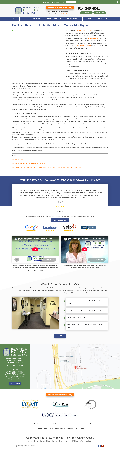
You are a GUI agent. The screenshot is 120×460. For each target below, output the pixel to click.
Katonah (54, 441)
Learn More (60, 336)
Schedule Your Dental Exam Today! (59, 8)
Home (14, 18)
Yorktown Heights (33, 441)
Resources (89, 18)
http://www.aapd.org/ (18, 159)
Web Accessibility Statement (64, 428)
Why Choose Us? (73, 18)
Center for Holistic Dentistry (82, 45)
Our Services (37, 18)
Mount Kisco (63, 441)
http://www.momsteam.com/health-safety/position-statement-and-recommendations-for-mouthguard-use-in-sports (46, 167)
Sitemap (39, 428)
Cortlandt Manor (45, 441)
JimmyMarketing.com (27, 446)
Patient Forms (100, 12)
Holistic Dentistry (54, 18)
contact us (38, 144)
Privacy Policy (48, 428)
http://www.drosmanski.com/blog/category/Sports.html (28, 163)
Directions (86, 12)
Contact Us (103, 18)
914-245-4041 (89, 8)
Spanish (68, 14)
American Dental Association (84, 30)
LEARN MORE (71, 2)
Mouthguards (96, 64)
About (24, 18)
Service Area (79, 428)
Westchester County (86, 441)
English (63, 14)
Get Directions (15, 383)
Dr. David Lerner (93, 38)
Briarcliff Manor (73, 441)
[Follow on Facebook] (99, 446)
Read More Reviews (60, 220)
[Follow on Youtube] (102, 446)
